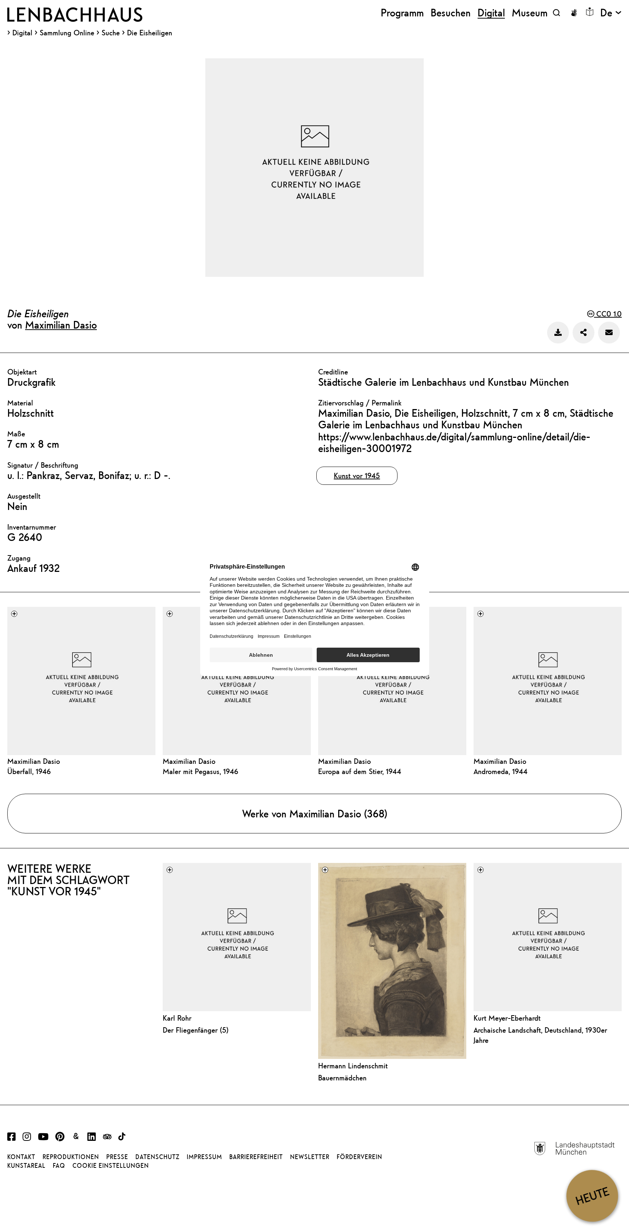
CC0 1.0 (608, 313)
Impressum (204, 1157)
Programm (402, 12)
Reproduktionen (71, 1157)
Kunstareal (26, 1165)
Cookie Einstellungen (110, 1165)
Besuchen (451, 12)
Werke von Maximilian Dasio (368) (314, 813)
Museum (529, 12)
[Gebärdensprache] (574, 12)
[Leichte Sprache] (589, 11)
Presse (117, 1157)
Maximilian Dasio (61, 324)
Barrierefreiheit (256, 1157)
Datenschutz (157, 1157)
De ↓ (611, 12)
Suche (111, 32)
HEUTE (592, 1196)
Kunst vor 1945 (357, 475)
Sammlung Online (67, 32)
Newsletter (309, 1157)
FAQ (59, 1165)
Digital (22, 32)
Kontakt (21, 1157)
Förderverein (359, 1157)
